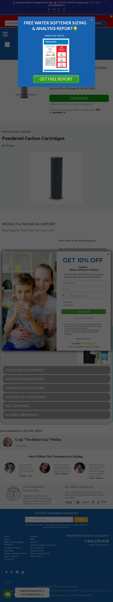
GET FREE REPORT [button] (56, 79)
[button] (91, 19)
